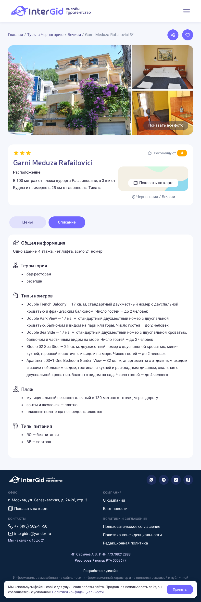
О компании (114, 500)
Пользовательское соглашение (131, 526)
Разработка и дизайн (100, 571)
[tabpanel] (100, 346)
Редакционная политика (125, 543)
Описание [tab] (67, 222)
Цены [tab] (27, 222)
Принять (180, 589)
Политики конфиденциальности (78, 592)
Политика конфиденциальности (132, 534)
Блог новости (115, 508)
